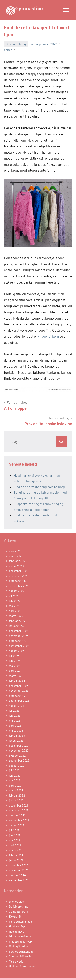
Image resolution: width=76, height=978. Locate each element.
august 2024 (17, 650)
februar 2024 (17, 680)
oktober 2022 (17, 755)
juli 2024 (14, 655)
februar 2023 (17, 735)
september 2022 (19, 760)
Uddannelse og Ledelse (23, 966)
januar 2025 (16, 625)
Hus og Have (16, 931)
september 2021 (19, 820)
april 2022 (15, 785)
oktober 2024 (17, 640)
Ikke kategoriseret (20, 936)
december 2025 (18, 571)
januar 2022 (16, 800)
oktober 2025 (17, 580)
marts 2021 (16, 850)
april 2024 (15, 670)
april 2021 (15, 845)
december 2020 (18, 865)
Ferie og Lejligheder (21, 921)
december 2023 (18, 685)
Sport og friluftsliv (20, 956)
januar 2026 (16, 566)
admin (8, 50)
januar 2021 (16, 860)
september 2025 (19, 586)
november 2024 (19, 635)
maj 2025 (14, 606)
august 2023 (16, 705)
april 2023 (15, 725)
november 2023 (18, 690)
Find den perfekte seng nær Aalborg (39, 487)
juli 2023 (14, 710)
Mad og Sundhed (19, 946)
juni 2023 (14, 715)
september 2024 (19, 645)
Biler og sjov (16, 901)
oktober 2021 (17, 815)
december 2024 (18, 630)
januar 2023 (16, 740)
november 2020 (19, 870)
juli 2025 (14, 596)
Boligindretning (16, 44)
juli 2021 (14, 830)
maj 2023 (14, 720)
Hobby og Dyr (17, 926)
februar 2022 (17, 795)
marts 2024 (16, 675)
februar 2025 (17, 620)
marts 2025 (16, 616)
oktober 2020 (17, 875)
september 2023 (19, 700)
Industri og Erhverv (21, 941)
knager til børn (48, 336)
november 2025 (18, 576)
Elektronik (15, 916)
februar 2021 (16, 855)
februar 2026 (17, 561)
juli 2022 (14, 770)
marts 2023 (16, 730)
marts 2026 (16, 556)
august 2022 (17, 765)
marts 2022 (16, 790)
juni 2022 (15, 775)
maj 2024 (14, 665)
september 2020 (19, 880)
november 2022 (19, 750)
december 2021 (18, 805)
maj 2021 (14, 840)
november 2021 (18, 810)
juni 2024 (15, 660)
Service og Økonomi (21, 951)
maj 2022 (14, 780)
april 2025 (15, 610)
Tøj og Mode (16, 961)
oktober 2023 (17, 695)
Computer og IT (18, 911)
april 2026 (15, 551)
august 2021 (16, 825)
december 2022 (18, 745)
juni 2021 (14, 835)
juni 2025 (14, 600)
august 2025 (16, 590)
